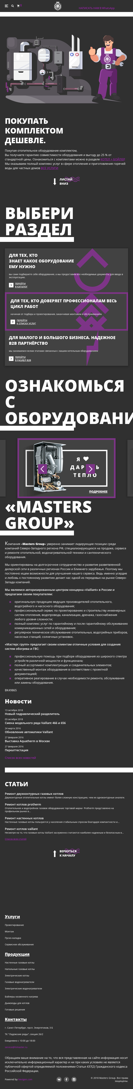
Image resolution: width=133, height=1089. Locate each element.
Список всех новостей (20, 758)
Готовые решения (15, 1009)
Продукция (17, 954)
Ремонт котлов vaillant (21, 829)
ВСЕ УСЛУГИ (49, 168)
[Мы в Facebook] (66, 1079)
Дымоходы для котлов (17, 1003)
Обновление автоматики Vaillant (29, 732)
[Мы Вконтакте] (59, 1079)
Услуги (12, 916)
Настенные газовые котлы (19, 962)
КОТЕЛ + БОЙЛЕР (113, 159)
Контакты (16, 1019)
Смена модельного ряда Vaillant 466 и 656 (35, 723)
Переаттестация (16, 750)
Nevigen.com (25, 1079)
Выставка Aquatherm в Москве (27, 741)
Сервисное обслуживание (19, 944)
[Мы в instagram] (74, 1079)
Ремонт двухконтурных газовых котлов (34, 794)
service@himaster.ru (16, 1047)
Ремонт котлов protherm (23, 804)
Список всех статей (15, 838)
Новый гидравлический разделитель (32, 714)
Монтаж (9, 931)
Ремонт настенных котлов (24, 818)
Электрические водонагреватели (23, 988)
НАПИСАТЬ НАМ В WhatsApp (97, 8)
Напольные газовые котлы (20, 969)
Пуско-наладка (13, 937)
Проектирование (14, 925)
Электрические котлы (17, 975)
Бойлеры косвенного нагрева (21, 996)
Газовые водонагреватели (19, 982)
